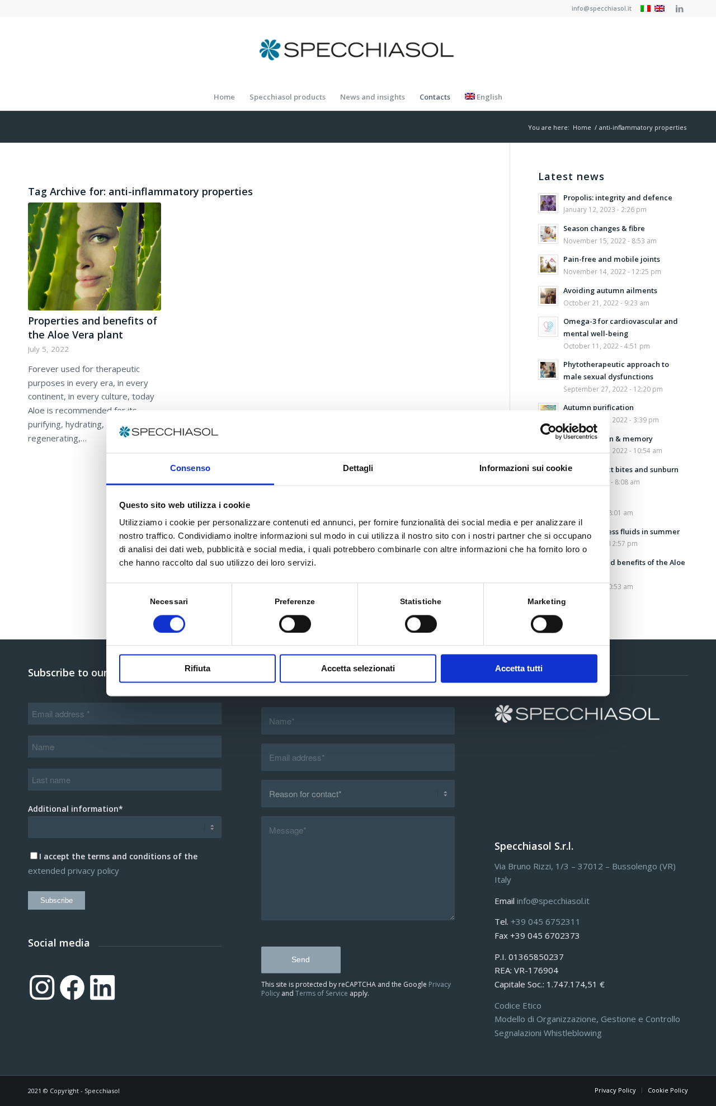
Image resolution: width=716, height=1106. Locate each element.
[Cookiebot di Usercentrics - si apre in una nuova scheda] (548, 431)
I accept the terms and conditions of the (118, 856)
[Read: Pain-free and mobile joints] (548, 265)
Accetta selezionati (358, 669)
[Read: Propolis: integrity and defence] (548, 203)
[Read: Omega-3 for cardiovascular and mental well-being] (548, 327)
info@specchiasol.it (602, 8)
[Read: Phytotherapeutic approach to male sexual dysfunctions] (548, 370)
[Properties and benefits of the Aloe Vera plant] (94, 256)
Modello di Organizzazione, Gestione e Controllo (587, 1018)
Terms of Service (321, 993)
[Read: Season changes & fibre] (548, 234)
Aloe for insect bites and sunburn (621, 469)
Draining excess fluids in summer (621, 531)
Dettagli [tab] (358, 468)
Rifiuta (197, 669)
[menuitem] (599, 8)
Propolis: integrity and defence (617, 197)
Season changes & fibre (604, 228)
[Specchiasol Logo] (358, 50)
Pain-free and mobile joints (611, 259)
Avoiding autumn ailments (610, 290)
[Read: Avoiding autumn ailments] (548, 296)
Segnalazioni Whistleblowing (548, 1032)
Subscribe (56, 900)
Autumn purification (598, 407)
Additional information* (75, 808)
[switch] (295, 624)
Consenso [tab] (190, 468)
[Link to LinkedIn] (679, 8)
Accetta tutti (519, 669)
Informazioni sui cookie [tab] (525, 468)
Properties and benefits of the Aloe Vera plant (92, 327)
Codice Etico (517, 1005)
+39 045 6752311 (546, 921)
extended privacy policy (73, 870)
